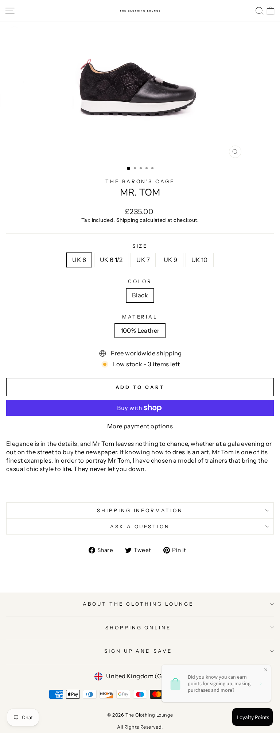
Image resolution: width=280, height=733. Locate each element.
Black (140, 295)
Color (140, 281)
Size (140, 246)
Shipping (127, 220)
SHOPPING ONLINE (138, 627)
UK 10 (199, 259)
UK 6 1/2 (111, 259)
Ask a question (140, 526)
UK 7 (143, 259)
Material (140, 317)
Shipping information (140, 510)
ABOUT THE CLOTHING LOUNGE (138, 604)
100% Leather (140, 330)
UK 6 (79, 259)
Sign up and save (138, 651)
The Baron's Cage (140, 181)
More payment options (140, 426)
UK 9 (171, 259)
